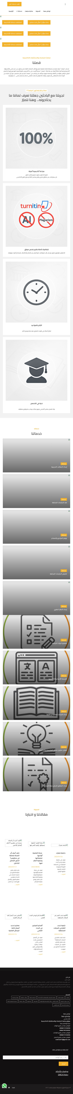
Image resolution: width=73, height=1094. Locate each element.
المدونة (38, 11)
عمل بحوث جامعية (65, 1001)
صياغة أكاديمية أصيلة (36, 171)
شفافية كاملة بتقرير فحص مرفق (36, 249)
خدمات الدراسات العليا (12, 1001)
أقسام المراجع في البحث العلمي (37, 928)
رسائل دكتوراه (24, 997)
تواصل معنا (46, 11)
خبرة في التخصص (36, 403)
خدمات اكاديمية (65, 1005)
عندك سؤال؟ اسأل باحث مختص (39, 22)
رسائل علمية (22, 1001)
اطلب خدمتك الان (14, 4)
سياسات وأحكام (62, 1071)
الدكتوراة (29, 1001)
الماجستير (36, 1001)
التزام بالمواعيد (36, 325)
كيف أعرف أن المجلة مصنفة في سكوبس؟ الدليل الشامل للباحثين (14, 858)
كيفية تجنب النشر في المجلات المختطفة (59, 928)
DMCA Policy (63, 1074)
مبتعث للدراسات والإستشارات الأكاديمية (46, 997)
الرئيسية (11, 11)
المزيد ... (62, 874)
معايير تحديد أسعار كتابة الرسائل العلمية (13, 928)
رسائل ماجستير (15, 997)
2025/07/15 (12, 934)
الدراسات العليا (32, 997)
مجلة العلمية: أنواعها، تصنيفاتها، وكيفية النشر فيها (37, 858)
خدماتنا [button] (19, 11)
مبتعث (67, 997)
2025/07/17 (12, 866)
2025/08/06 (35, 866)
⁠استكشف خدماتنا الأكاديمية (13, 22)
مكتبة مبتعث (29, 11)
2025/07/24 (58, 856)
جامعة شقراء (60, 852)
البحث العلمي (56, 1005)
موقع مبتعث (61, 997)
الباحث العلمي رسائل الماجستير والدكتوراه (49, 1001)
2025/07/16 (35, 934)
